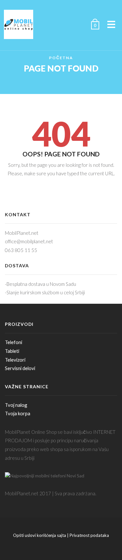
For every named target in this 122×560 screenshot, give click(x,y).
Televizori (15, 360)
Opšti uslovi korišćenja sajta (39, 535)
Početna (61, 57)
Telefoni (13, 342)
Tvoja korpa (17, 413)
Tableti (12, 351)
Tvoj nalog (16, 405)
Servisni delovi (20, 368)
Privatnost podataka (89, 535)
